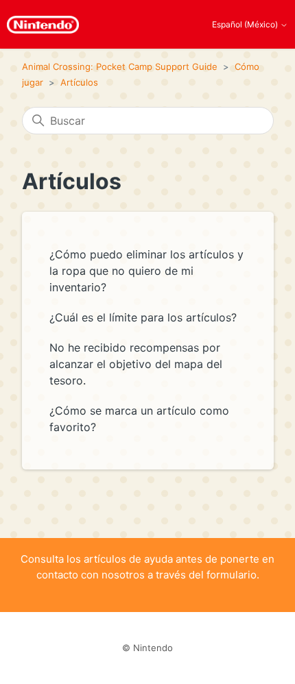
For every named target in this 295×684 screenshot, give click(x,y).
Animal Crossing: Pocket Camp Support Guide (119, 66)
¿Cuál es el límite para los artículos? (143, 317)
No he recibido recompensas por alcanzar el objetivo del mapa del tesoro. (135, 364)
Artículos (79, 82)
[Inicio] (43, 25)
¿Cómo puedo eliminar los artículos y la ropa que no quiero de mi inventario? (146, 270)
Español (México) (246, 24)
